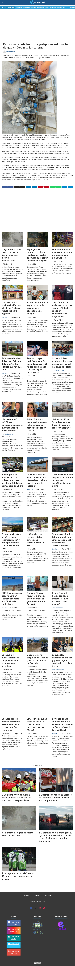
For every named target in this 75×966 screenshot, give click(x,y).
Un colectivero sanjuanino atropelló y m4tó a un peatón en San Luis (37, 658)
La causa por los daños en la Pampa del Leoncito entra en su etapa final (11, 722)
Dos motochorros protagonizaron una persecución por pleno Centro (62, 253)
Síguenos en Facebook (14, 923)
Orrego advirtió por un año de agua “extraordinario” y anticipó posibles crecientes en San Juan (12, 541)
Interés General (7, 434)
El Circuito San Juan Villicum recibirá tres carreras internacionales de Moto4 (37, 724)
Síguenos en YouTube (14, 952)
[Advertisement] (37, 24)
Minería (4, 608)
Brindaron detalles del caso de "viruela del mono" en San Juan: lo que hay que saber (12, 364)
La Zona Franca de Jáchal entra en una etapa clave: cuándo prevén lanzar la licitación (37, 480)
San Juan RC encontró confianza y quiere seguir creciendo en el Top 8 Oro (62, 660)
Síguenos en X (14, 945)
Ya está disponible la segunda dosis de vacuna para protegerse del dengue (37, 308)
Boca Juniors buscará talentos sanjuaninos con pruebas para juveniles (10, 660)
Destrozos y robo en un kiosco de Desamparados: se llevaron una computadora (55, 797)
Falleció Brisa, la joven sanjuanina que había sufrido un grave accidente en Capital (37, 425)
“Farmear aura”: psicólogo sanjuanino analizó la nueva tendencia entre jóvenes (12, 425)
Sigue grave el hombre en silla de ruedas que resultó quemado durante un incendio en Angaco (37, 255)
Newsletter (48, 896)
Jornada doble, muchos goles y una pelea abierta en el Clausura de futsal (62, 362)
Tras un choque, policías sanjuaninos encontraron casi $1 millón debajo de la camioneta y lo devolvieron (37, 365)
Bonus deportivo (58, 370)
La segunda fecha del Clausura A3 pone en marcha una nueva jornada (18, 876)
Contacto (26, 896)
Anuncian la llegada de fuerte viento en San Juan (17, 834)
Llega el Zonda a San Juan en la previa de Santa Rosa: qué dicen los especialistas (12, 255)
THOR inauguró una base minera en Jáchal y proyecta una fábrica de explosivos (12, 598)
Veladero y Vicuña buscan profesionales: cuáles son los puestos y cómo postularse (16, 797)
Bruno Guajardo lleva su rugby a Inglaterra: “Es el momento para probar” (60, 598)
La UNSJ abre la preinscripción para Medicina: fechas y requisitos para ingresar (11, 308)
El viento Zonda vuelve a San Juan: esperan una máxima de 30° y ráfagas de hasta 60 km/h (62, 724)
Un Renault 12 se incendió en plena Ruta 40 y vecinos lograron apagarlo (61, 423)
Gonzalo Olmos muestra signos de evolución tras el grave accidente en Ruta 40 (36, 598)
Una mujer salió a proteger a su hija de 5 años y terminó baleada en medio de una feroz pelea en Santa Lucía (55, 836)
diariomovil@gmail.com (38, 902)
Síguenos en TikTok (14, 938)
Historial (37, 896)
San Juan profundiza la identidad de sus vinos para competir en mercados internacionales (62, 540)
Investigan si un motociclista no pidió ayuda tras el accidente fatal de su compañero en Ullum (12, 480)
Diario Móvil (11, 52)
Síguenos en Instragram (14, 930)
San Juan (5, 317)
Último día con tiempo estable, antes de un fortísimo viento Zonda (35, 540)
